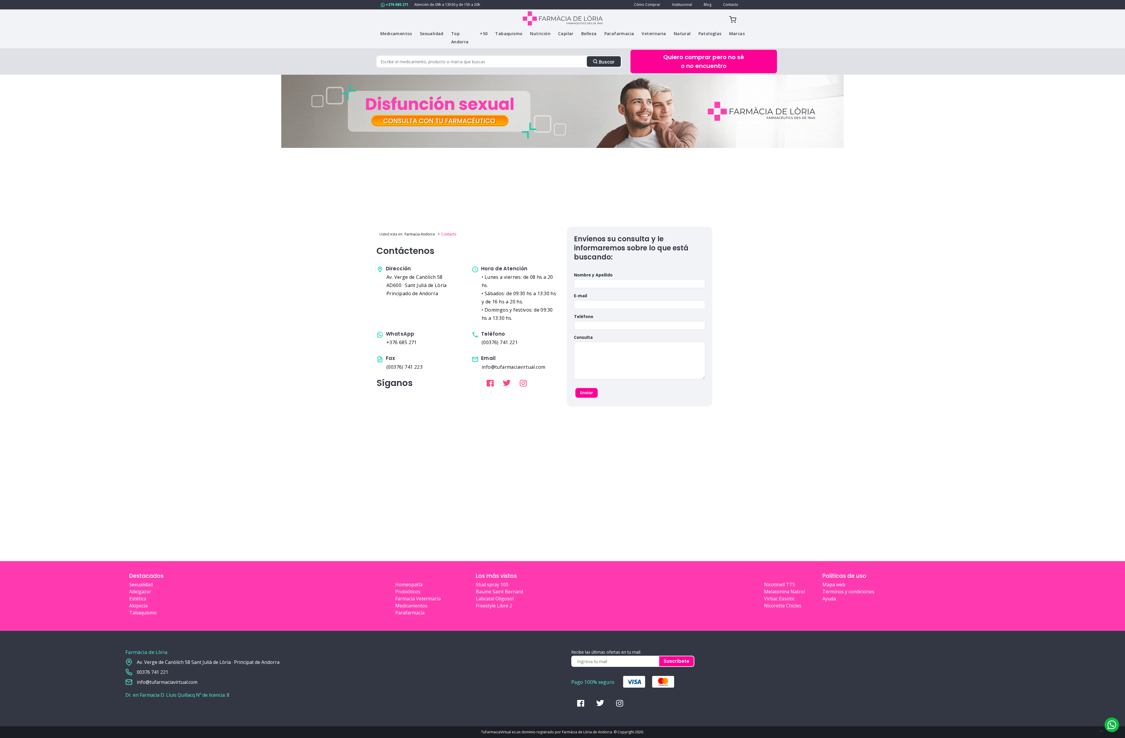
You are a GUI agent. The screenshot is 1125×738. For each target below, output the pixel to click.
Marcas (737, 33)
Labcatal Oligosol (495, 598)
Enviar (586, 393)
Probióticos (407, 591)
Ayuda (829, 598)
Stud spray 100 (492, 584)
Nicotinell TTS (779, 584)
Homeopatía (408, 584)
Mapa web (833, 584)
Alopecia (138, 605)
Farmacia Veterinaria (418, 598)
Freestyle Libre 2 (494, 605)
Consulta (583, 337)
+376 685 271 (396, 4)
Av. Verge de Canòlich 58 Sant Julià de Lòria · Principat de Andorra (208, 662)
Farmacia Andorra (420, 234)
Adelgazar (140, 591)
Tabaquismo (143, 612)
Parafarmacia (410, 612)
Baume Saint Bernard (499, 591)
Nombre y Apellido (593, 275)
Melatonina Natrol (784, 591)
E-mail (580, 295)
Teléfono (583, 316)
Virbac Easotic (779, 598)
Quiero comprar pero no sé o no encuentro (703, 61)
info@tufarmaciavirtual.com (167, 682)
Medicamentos (411, 605)
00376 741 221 (152, 672)
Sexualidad (141, 584)
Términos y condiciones (848, 591)
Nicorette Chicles (782, 605)
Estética (137, 598)
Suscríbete (676, 661)
